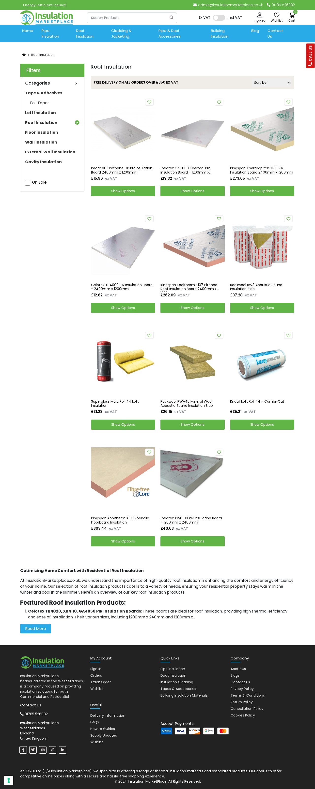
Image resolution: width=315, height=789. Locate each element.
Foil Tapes (39, 103)
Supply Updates (103, 735)
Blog (255, 30)
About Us (238, 668)
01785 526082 (283, 4)
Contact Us (275, 33)
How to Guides (102, 728)
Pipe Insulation (50, 33)
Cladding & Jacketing (121, 33)
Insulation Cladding (176, 682)
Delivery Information (107, 715)
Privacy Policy (242, 688)
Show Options (123, 191)
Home (27, 30)
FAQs (94, 722)
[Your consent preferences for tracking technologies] (8, 780)
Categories (37, 83)
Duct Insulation (85, 33)
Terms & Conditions (248, 695)
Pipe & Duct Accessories (169, 33)
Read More (35, 628)
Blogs (235, 675)
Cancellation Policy (247, 708)
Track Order (100, 682)
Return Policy (242, 702)
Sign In (95, 668)
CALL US (310, 53)
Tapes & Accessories (178, 688)
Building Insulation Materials (183, 695)
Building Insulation (219, 33)
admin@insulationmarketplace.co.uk (230, 4)
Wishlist (96, 688)
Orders (96, 675)
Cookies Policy (243, 715)
